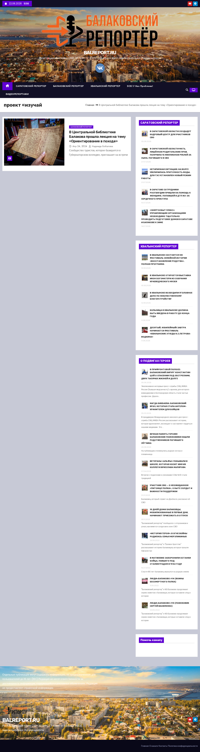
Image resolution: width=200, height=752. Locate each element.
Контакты (163, 745)
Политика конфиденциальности (183, 745)
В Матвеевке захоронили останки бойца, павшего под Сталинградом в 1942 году (170, 561)
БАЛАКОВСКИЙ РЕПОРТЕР (68, 86)
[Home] (7, 86)
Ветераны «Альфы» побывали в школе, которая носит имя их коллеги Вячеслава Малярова (169, 464)
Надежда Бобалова (102, 146)
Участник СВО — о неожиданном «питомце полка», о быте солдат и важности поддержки (171, 488)
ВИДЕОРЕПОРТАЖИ (17, 94)
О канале (153, 745)
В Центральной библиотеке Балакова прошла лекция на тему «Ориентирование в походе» (97, 136)
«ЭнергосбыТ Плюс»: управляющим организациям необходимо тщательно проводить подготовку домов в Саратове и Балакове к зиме (166, 216)
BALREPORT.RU (100, 52)
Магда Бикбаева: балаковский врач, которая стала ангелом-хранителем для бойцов (168, 406)
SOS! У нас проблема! (140, 86)
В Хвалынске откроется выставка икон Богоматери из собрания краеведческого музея (170, 278)
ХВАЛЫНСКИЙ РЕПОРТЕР (105, 86)
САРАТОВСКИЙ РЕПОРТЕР (31, 86)
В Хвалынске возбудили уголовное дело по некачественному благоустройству (171, 296)
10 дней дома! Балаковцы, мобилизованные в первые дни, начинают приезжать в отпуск (169, 512)
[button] (187, 90)
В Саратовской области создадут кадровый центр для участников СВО (170, 134)
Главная (89, 105)
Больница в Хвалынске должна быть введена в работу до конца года (169, 313)
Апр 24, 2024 (80, 146)
